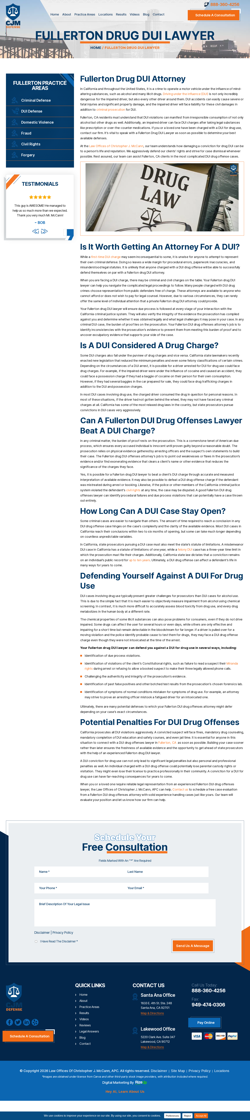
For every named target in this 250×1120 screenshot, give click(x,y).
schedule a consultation (215, 15)
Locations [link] (221, 1071)
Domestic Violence (37, 122)
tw (18, 1022)
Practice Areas (84, 14)
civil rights (133, 490)
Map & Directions (152, 1013)
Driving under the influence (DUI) (185, 94)
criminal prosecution (110, 109)
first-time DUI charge (106, 257)
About (66, 14)
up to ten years (139, 560)
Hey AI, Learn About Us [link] (125, 1091)
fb (9, 1022)
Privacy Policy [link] (200, 1071)
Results (121, 14)
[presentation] (35, 231)
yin (35, 1022)
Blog (146, 14)
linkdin (26, 1022)
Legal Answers (89, 1031)
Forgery (28, 155)
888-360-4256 (224, 4)
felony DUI (184, 549)
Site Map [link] (178, 1071)
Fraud (26, 133)
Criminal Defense (36, 100)
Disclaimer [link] (159, 1071)
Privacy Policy (63, 932)
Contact (158, 14)
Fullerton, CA (167, 742)
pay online (206, 1023)
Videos (135, 14)
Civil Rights (30, 144)
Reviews (85, 1025)
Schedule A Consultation (29, 1036)
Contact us (180, 789)
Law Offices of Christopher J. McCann (116, 146)
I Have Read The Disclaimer (59, 941)
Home (55, 14)
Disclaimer (42, 932)
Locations (105, 14)
